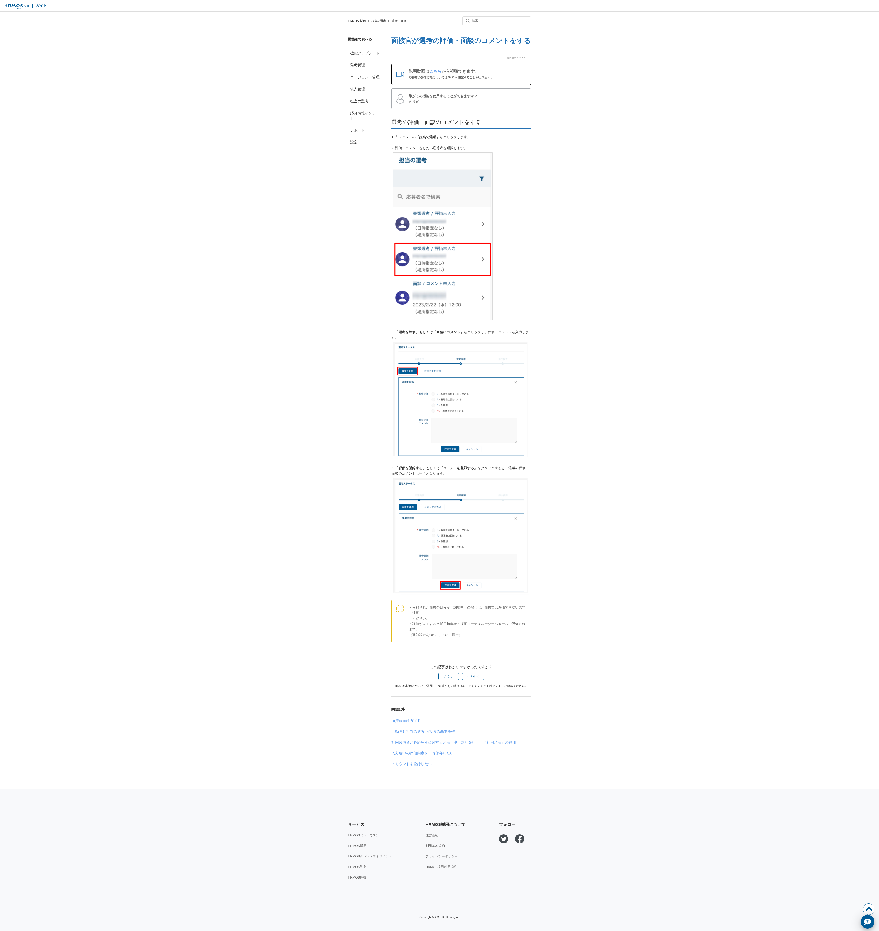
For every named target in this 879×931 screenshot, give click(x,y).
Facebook (519, 838)
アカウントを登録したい (411, 764)
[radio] (448, 676)
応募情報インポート (365, 115)
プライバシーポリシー (442, 856)
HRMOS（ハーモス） (363, 835)
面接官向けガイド (406, 721)
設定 (354, 142)
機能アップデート (365, 53)
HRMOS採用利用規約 (441, 867)
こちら (435, 71)
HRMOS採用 (357, 846)
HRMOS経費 (357, 877)
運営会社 (432, 835)
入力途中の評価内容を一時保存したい (422, 753)
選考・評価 (399, 21)
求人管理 (357, 89)
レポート (357, 130)
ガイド (41, 5)
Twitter (503, 838)
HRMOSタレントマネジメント (370, 856)
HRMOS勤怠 (357, 867)
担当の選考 (378, 21)
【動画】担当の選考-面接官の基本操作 (423, 731)
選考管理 (357, 65)
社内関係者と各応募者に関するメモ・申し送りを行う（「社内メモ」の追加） (455, 742)
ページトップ (868, 909)
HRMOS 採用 (17, 7)
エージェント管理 (365, 77)
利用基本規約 (435, 846)
